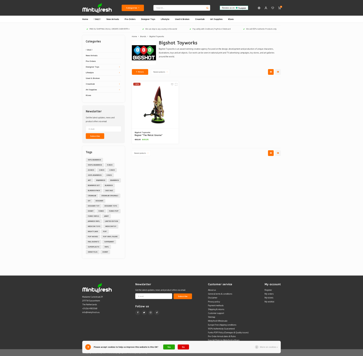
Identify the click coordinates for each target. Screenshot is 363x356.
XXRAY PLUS (92, 252)
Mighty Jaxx (93, 231)
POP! (105, 231)
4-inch (112, 170)
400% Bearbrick (95, 175)
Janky (106, 216)
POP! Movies (93, 237)
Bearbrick (114, 180)
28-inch (91, 170)
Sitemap (211, 317)
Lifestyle (165, 19)
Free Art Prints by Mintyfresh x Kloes (223, 340)
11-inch (109, 165)
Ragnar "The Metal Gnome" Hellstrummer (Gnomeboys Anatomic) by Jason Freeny (154, 135)
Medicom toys (94, 226)
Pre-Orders (130, 19)
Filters (141, 72)
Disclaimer (212, 297)
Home (85, 19)
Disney (90, 211)
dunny (105, 252)
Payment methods (216, 305)
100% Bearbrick (94, 160)
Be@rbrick (100, 180)
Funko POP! (114, 211)
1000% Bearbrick (95, 165)
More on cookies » (269, 347)
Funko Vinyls (93, 216)
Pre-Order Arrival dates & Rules (222, 336)
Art (89, 180)
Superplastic (93, 247)
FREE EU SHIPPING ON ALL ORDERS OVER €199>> (109, 29)
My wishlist (269, 301)
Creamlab (200, 19)
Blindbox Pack (94, 191)
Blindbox (109, 185)
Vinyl (107, 247)
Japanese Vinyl (94, 221)
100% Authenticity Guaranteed (221, 328)
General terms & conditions (220, 294)
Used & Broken (182, 19)
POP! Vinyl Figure (110, 237)
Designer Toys (148, 19)
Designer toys (111, 206)
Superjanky (109, 242)
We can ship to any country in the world (161, 29)
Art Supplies (216, 19)
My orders (269, 294)
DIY (89, 201)
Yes (169, 347)
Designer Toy (93, 206)
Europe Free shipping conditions (222, 325)
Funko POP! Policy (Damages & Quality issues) (228, 332)
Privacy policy (214, 301)
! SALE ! (97, 19)
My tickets (269, 297)
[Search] (207, 8)
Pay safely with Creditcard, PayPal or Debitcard (212, 29)
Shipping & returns (216, 309)
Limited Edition (111, 221)
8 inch (109, 175)
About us (212, 290)
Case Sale (109, 191)
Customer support (216, 313)
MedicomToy (110, 226)
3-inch (101, 170)
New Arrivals (112, 19)
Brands (143, 36)
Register (268, 290)
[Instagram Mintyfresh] (150, 312)
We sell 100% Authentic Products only (261, 29)
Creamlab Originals (109, 196)
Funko (101, 211)
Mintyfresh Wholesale (217, 321)
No (183, 347)
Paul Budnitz (93, 242)
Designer (99, 201)
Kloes (231, 19)
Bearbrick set (94, 185)
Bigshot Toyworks (156, 36)
